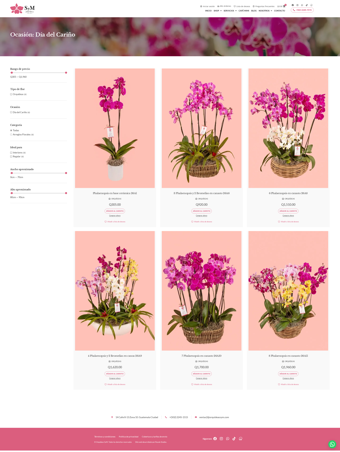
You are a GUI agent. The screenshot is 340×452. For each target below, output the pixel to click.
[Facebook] (293, 5)
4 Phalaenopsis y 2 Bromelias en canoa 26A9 (115, 355)
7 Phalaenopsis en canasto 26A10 (202, 355)
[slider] (12, 73)
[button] (332, 444)
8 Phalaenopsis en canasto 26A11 (288, 355)
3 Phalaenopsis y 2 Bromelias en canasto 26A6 (202, 193)
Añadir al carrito (115, 211)
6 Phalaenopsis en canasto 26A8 (288, 193)
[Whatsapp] (302, 5)
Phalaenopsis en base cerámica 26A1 (115, 193)
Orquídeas (116, 199)
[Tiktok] (307, 5)
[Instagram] (297, 5)
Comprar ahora (114, 215)
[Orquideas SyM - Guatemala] (311, 5)
